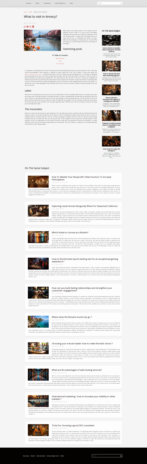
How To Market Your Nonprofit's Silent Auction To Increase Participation (81, 178)
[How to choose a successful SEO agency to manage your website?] (111, 90)
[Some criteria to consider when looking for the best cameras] (111, 40)
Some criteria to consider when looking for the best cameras (111, 50)
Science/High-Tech (60, 3)
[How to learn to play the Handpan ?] (111, 141)
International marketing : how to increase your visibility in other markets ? (83, 397)
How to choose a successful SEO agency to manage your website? (111, 99)
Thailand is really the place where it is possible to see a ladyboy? (111, 125)
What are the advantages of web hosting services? (77, 369)
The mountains (60, 63)
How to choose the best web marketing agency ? (111, 75)
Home (25, 12)
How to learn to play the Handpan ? (111, 150)
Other (71, 3)
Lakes (60, 61)
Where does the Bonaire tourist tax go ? (72, 317)
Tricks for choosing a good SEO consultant (73, 425)
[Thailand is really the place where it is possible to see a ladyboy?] (111, 115)
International (47, 3)
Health (37, 3)
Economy (28, 3)
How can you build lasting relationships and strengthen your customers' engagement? (82, 289)
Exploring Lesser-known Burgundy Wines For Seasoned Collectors (85, 206)
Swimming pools (60, 58)
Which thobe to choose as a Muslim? (70, 232)
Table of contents (61, 55)
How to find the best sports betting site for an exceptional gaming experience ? (85, 260)
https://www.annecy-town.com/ (33, 74)
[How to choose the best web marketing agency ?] (111, 66)
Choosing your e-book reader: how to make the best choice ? (82, 343)
